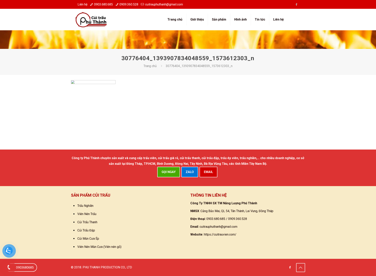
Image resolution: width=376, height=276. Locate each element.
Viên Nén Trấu (86, 214)
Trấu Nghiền (85, 206)
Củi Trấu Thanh (87, 222)
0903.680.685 (103, 4)
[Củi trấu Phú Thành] (91, 19)
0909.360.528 (128, 4)
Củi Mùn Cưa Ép (88, 238)
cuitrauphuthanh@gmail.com (164, 4)
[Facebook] (296, 4)
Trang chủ (150, 66)
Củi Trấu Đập (86, 230)
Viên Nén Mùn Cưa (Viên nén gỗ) (99, 247)
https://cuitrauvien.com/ (220, 234)
